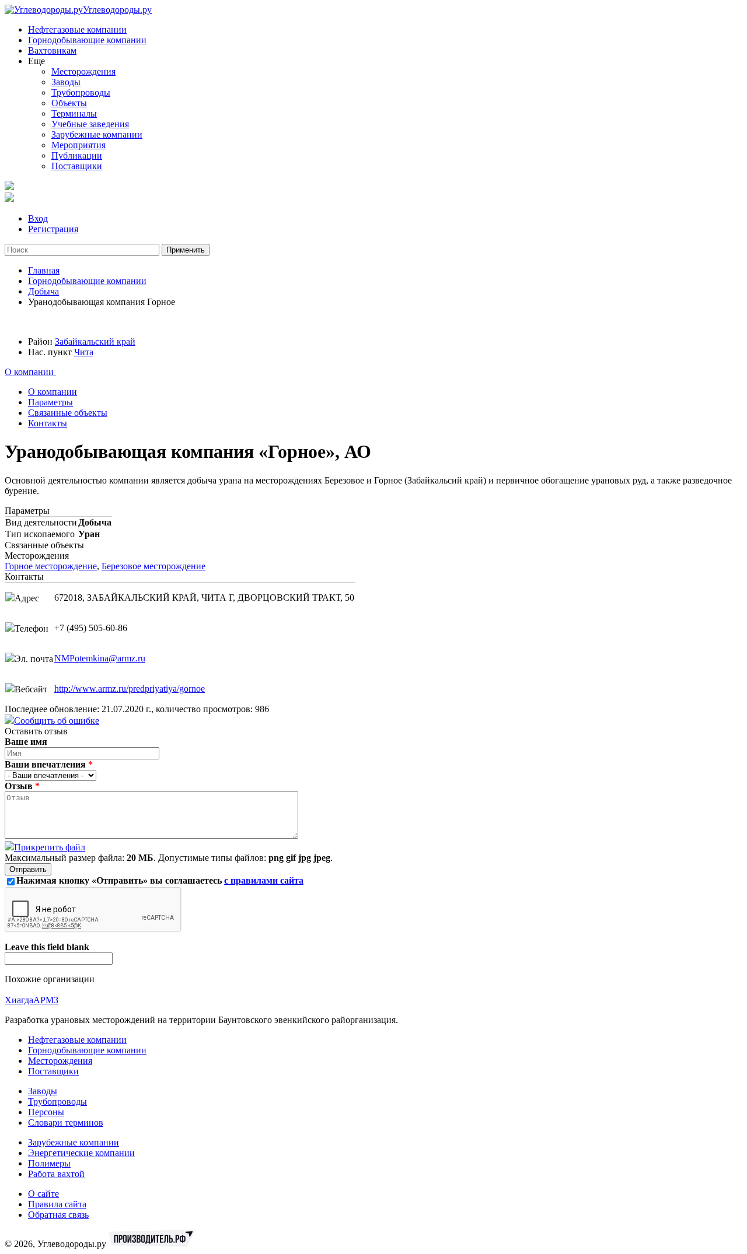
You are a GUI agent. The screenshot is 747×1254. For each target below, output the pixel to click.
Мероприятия (78, 145)
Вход (38, 218)
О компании (30, 372)
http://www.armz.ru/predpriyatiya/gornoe (129, 688)
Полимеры (49, 1163)
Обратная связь (58, 1215)
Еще (36, 61)
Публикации (76, 155)
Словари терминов (65, 1122)
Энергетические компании (81, 1153)
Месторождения (83, 71)
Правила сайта (57, 1204)
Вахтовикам (52, 50)
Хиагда (19, 1000)
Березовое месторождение (153, 566)
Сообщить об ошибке (56, 721)
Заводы (66, 82)
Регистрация (53, 229)
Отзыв (22, 786)
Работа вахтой (56, 1174)
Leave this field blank (47, 947)
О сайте (43, 1194)
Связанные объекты (67, 413)
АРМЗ (45, 1000)
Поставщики (76, 166)
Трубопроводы (80, 92)
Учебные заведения (90, 124)
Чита (83, 352)
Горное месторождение (51, 566)
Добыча (43, 291)
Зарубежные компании (96, 134)
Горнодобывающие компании (87, 40)
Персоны (46, 1112)
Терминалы (74, 113)
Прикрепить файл (49, 847)
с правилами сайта (263, 880)
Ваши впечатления (49, 764)
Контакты (47, 423)
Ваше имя (26, 742)
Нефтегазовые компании (77, 29)
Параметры (50, 402)
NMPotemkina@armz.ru (99, 658)
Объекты (69, 103)
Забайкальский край (95, 341)
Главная (44, 270)
